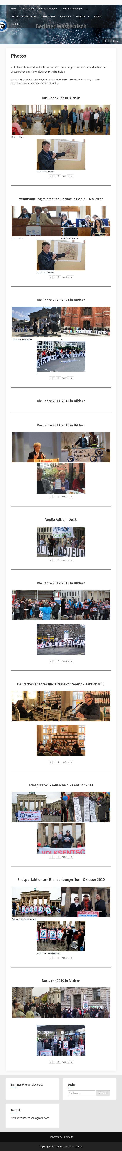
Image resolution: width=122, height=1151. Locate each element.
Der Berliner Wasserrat (23, 16)
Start (13, 8)
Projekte (80, 16)
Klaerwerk (65, 16)
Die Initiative (27, 8)
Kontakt (15, 23)
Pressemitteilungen (72, 8)
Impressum (55, 1136)
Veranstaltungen (48, 8)
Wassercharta (48, 16)
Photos (98, 16)
